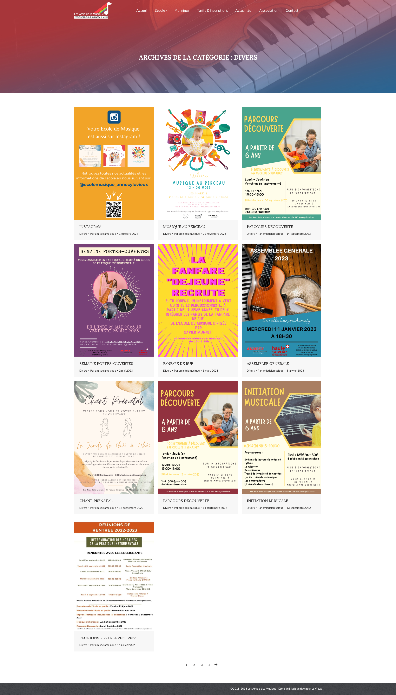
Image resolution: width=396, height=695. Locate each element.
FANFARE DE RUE (178, 363)
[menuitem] (142, 10)
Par (103, 233)
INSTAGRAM (90, 226)
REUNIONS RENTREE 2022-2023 (108, 637)
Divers (83, 233)
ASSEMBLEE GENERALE (268, 363)
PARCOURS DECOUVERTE (270, 226)
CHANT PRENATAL (96, 500)
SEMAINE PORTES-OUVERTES (106, 363)
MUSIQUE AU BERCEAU (184, 226)
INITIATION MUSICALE (267, 500)
